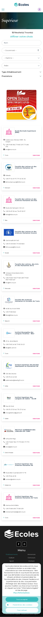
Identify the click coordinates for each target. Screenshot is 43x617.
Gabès (6, 418)
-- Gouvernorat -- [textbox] (10, 50)
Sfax (6, 220)
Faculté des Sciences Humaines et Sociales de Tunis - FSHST (27, 301)
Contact (31, 561)
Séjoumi (7, 321)
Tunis (6, 155)
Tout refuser (22, 610)
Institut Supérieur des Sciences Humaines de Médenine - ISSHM (24, 465)
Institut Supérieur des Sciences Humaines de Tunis (26, 497)
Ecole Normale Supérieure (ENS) (25, 131)
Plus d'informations (21, 593)
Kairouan (7, 188)
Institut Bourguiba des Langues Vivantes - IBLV (24, 332)
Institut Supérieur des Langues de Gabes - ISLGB (25, 398)
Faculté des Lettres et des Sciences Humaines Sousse (26, 232)
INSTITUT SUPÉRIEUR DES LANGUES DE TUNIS (25, 430)
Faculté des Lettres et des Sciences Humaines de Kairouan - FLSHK (25, 168)
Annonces (31, 554)
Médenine (8, 485)
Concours (31, 558)
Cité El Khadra (9, 452)
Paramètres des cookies (22, 605)
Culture (11, 558)
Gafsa (6, 386)
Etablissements (12, 554)
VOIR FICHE (36, 155)
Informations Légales (12, 614)
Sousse (7, 253)
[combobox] (10, 50)
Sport (11, 561)
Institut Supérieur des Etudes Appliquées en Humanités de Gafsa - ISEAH (27, 366)
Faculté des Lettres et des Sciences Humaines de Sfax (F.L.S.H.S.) (26, 200)
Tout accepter (22, 599)
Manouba (7, 288)
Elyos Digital (33, 614)
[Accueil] (21, 4)
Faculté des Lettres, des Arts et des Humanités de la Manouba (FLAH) (27, 265)
